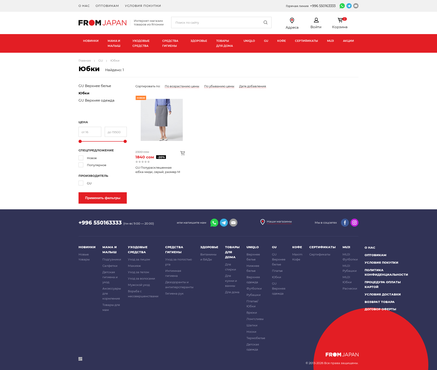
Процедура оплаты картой (383, 284)
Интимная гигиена (173, 273)
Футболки (254, 288)
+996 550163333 (322, 6)
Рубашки (253, 295)
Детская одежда (252, 346)
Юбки (84, 93)
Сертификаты (306, 40)
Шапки (251, 325)
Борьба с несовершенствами (143, 293)
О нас (84, 6)
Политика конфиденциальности (386, 272)
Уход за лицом (139, 259)
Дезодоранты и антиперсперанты (179, 284)
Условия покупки (143, 6)
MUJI (330, 40)
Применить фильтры (102, 198)
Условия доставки (383, 294)
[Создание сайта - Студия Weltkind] (80, 360)
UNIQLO (249, 40)
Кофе (281, 40)
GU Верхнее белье (95, 86)
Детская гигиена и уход (110, 277)
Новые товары (84, 256)
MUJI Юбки (347, 279)
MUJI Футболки (350, 256)
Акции (348, 40)
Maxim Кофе (297, 256)
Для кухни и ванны (231, 281)
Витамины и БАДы (208, 256)
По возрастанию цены (182, 86)
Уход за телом (138, 272)
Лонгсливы (255, 319)
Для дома (232, 292)
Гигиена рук (174, 293)
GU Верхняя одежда (96, 100)
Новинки (91, 40)
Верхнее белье (253, 256)
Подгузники (111, 259)
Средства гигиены (170, 43)
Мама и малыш (114, 43)
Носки (251, 331)
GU (266, 40)
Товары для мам (111, 307)
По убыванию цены (219, 86)
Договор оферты (380, 309)
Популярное (96, 165)
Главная (85, 60)
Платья (277, 270)
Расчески (350, 288)
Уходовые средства (141, 43)
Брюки (251, 312)
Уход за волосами (141, 278)
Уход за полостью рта (178, 262)
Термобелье (255, 338)
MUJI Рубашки (350, 268)
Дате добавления (252, 86)
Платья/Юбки (252, 303)
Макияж (134, 266)
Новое (92, 158)
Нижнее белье (252, 268)
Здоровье (199, 40)
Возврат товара (380, 302)
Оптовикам (107, 6)
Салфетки (109, 266)
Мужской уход (139, 285)
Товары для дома (224, 43)
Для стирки (230, 266)
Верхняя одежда (253, 279)
